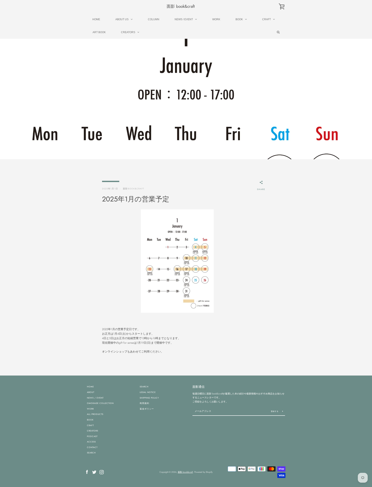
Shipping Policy (149, 397)
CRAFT (90, 425)
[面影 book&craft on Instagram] (101, 472)
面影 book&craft (181, 6)
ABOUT (90, 392)
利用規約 (144, 403)
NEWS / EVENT (95, 397)
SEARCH (91, 452)
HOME (90, 386)
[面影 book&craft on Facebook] (87, 472)
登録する (275, 411)
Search (144, 386)
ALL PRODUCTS (95, 414)
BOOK (90, 419)
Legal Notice (148, 392)
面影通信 (198, 387)
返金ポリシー (147, 408)
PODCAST (92, 436)
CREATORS (92, 430)
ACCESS (91, 441)
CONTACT (92, 447)
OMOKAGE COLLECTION (100, 403)
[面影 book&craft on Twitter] (94, 472)
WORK (90, 408)
